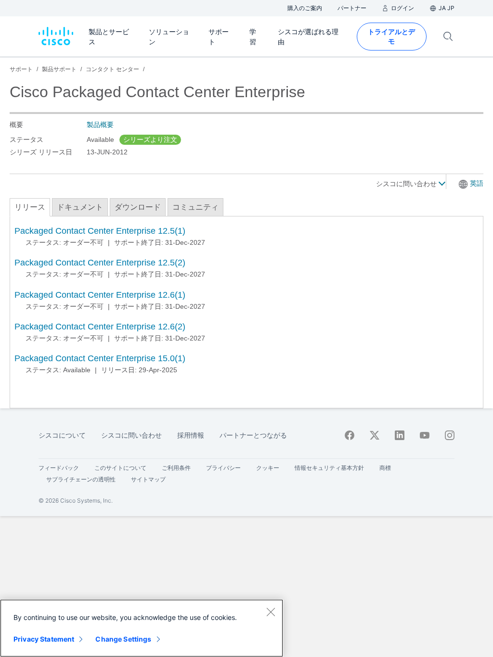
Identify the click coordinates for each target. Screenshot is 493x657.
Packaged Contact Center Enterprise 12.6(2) (99, 326)
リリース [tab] (29, 207)
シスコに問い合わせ (407, 184)
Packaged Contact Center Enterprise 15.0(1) (99, 358)
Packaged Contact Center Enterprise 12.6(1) (99, 295)
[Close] (270, 612)
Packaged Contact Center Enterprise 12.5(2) (99, 262)
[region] (141, 628)
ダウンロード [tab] (138, 207)
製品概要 (100, 124)
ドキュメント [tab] (80, 207)
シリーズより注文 (150, 139)
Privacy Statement (43, 639)
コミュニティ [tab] (195, 207)
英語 (476, 183)
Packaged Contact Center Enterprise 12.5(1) (99, 231)
